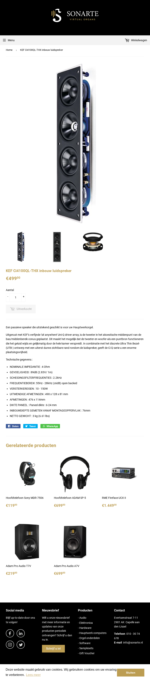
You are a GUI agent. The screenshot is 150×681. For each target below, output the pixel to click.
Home (9, 49)
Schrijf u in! (53, 648)
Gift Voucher (87, 653)
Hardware (85, 627)
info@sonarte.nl (133, 642)
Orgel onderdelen (89, 638)
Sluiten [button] (130, 672)
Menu (11, 40)
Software (84, 643)
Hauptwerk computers (92, 633)
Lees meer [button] (33, 675)
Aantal (10, 290)
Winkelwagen (138, 40)
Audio (82, 617)
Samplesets (86, 648)
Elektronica (86, 622)
